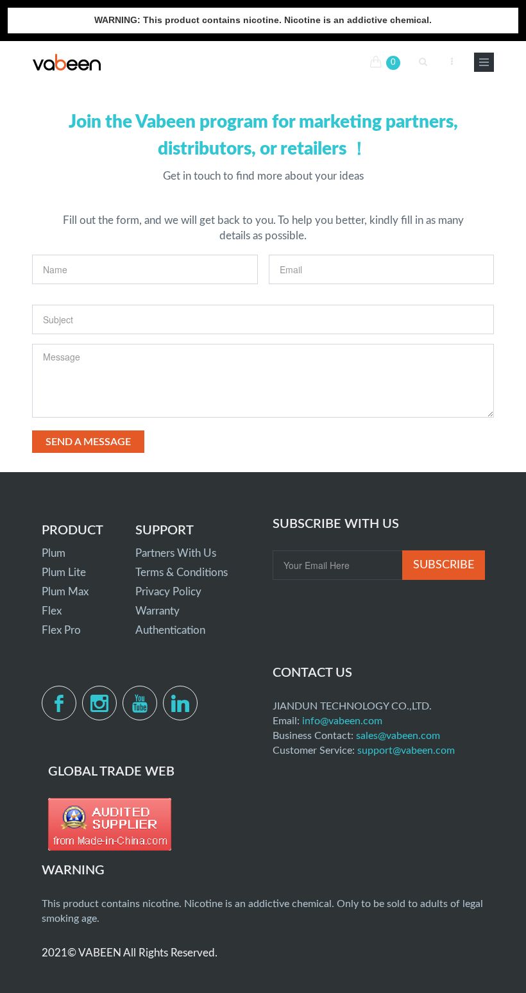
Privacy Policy (168, 591)
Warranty (157, 611)
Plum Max (65, 591)
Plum (53, 553)
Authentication (170, 630)
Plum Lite (64, 572)
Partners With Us (175, 553)
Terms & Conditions (181, 572)
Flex (52, 611)
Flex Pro (61, 630)
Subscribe (443, 565)
